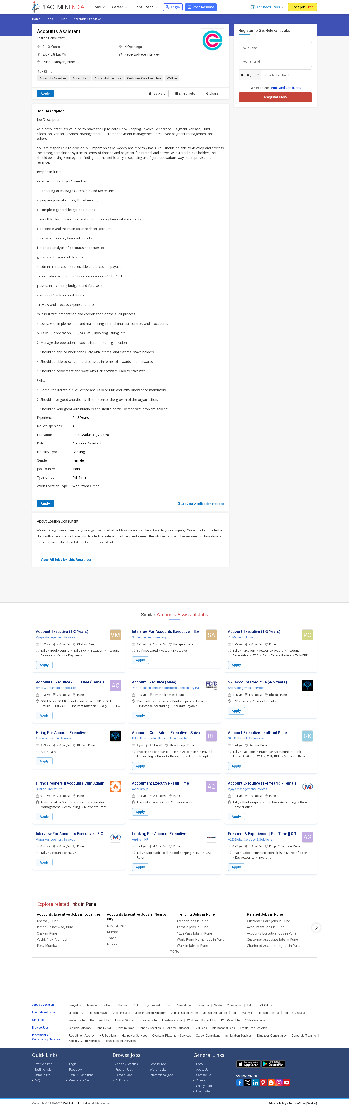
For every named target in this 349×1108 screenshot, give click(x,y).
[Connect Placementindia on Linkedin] (255, 1082)
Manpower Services (134, 1035)
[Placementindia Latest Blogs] (271, 1082)
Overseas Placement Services (171, 1035)
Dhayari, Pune (64, 62)
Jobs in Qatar (121, 1012)
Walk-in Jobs (77, 1020)
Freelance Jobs (172, 1020)
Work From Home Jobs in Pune (201, 939)
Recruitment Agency (81, 1035)
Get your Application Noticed (202, 503)
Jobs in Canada (269, 1012)
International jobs (161, 1075)
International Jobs (223, 1028)
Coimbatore (234, 1005)
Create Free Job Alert (253, 1028)
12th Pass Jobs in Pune (194, 933)
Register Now (275, 97)
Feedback (75, 1069)
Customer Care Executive (144, 78)
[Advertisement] (174, 584)
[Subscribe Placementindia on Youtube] (286, 1082)
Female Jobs (123, 1075)
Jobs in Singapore (215, 1012)
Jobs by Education (178, 1028)
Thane (112, 938)
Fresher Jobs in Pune (192, 921)
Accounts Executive (87, 19)
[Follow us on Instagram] (279, 1082)
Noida (218, 1005)
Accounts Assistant (53, 78)
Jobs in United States (184, 1012)
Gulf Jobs (201, 1028)
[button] (212, 93)
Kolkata (107, 1005)
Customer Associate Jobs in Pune (272, 939)
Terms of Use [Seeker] (303, 1103)
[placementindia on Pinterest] (263, 1082)
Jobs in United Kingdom (150, 1012)
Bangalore (75, 1005)
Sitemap (202, 1080)
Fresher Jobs (148, 1020)
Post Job (302, 7)
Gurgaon (203, 1005)
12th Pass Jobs (230, 1020)
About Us (202, 1069)
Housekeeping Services (120, 1040)
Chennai (122, 1005)
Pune (63, 19)
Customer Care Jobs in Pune (268, 921)
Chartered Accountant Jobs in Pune (274, 945)
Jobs (98, 7)
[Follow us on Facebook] (239, 1082)
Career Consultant (208, 1035)
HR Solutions (108, 1035)
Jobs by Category (80, 1028)
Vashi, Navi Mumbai (52, 939)
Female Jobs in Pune (192, 927)
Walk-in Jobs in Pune (192, 945)
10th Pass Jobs (255, 1020)
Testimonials (43, 1069)
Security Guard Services (84, 1040)
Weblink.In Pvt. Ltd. (75, 1103)
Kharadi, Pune (47, 921)
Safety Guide (204, 1086)
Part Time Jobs (99, 1020)
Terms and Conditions (285, 87)
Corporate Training (304, 1035)
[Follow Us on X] (247, 1082)
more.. (174, 951)
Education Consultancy (272, 1035)
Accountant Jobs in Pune (265, 927)
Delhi (136, 1005)
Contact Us (203, 1075)
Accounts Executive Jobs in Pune (272, 933)
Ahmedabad (185, 1005)
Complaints (42, 1075)
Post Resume (203, 7)
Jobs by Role (125, 1028)
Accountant (81, 78)
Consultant (144, 7)
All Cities (266, 1005)
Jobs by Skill (104, 1028)
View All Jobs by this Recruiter (66, 559)
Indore (251, 1005)
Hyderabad (152, 1005)
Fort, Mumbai (47, 945)
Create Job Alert (80, 1080)
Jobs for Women (124, 1020)
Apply (45, 93)
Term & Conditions (81, 1075)
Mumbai (113, 932)
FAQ (37, 1080)
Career (118, 7)
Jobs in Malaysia (243, 1012)
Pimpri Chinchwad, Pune (55, 927)
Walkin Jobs (158, 1069)
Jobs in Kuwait (99, 1012)
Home (36, 19)
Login (175, 7)
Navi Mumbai (117, 925)
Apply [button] (44, 665)
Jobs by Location (150, 1028)
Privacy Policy (277, 1103)
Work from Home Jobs (201, 1020)
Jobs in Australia (294, 1012)
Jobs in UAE (77, 1012)
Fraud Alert (203, 1091)
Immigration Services (238, 1035)
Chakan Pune (47, 933)
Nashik (112, 944)
